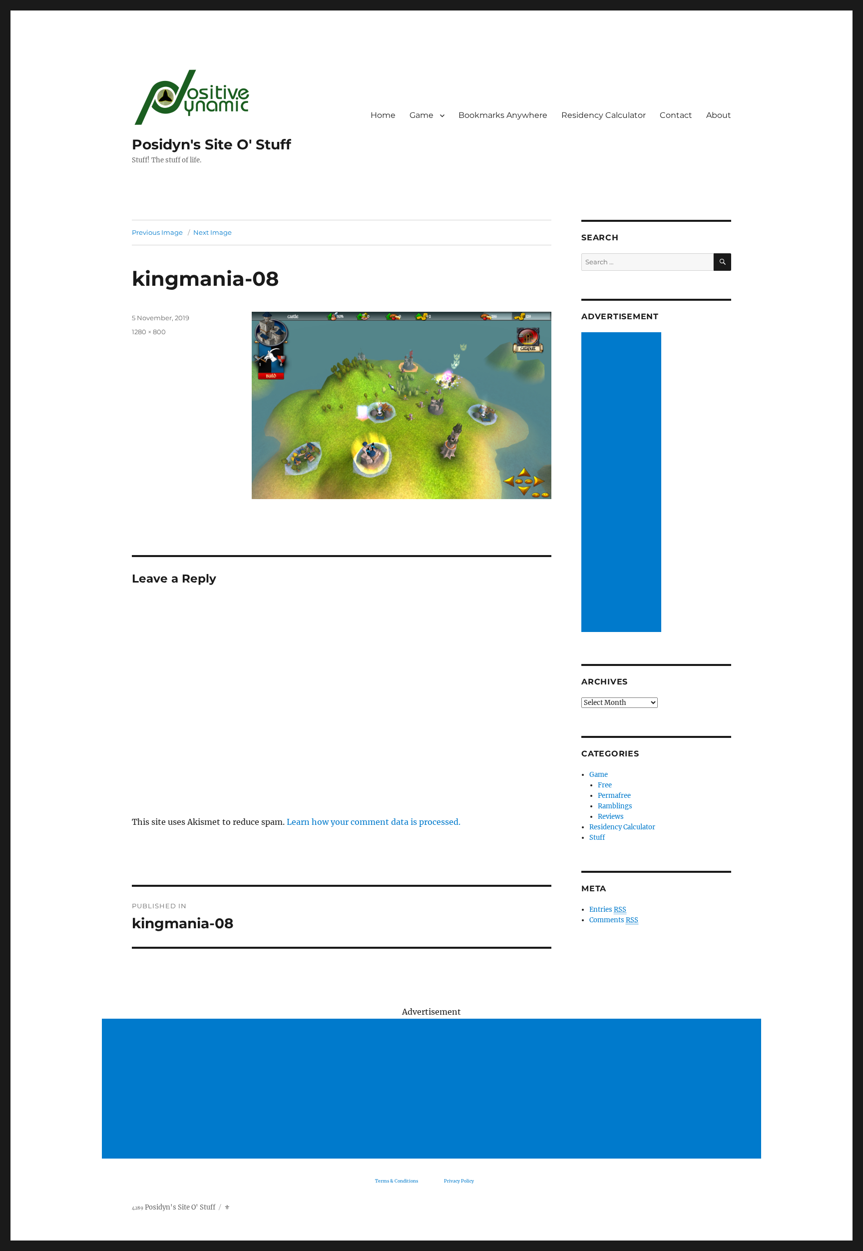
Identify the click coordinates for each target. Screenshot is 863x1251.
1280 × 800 (149, 332)
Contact (676, 115)
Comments (613, 920)
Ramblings (615, 806)
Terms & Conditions (396, 1181)
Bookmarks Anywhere (502, 115)
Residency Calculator (603, 115)
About (718, 115)
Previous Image (157, 232)
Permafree (614, 795)
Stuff (597, 837)
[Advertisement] (623, 483)
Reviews (611, 816)
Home (383, 115)
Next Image (212, 232)
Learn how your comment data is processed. (373, 822)
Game (421, 115)
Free (605, 785)
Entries (607, 909)
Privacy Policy (459, 1181)
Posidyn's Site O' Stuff (211, 144)
